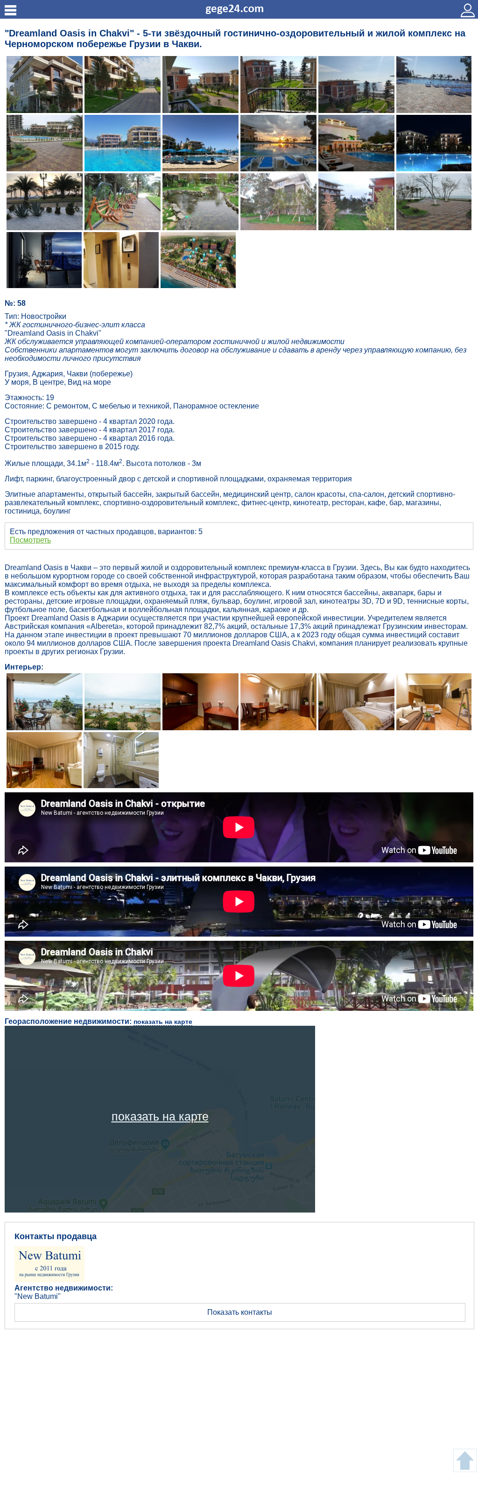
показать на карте (163, 1021)
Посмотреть (30, 540)
